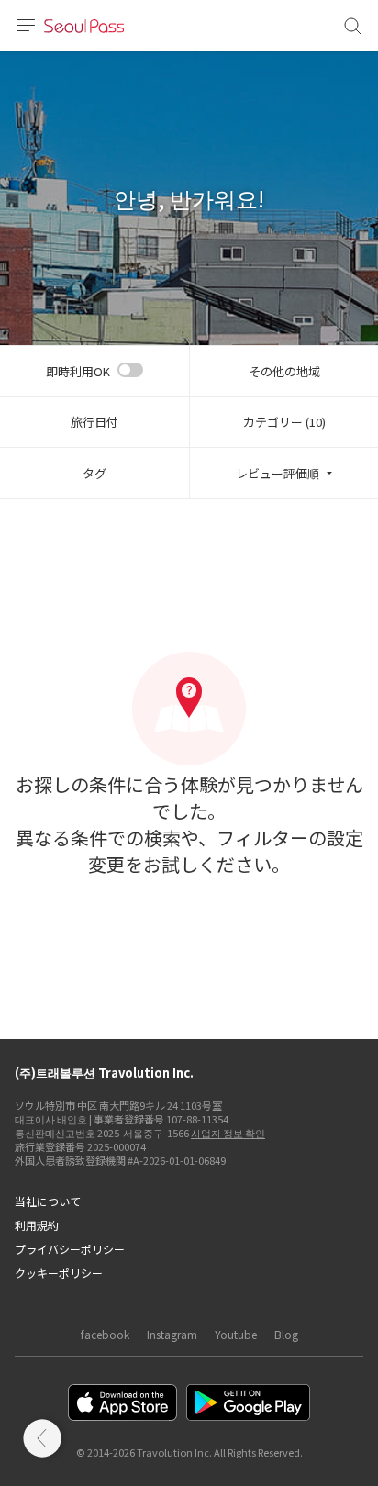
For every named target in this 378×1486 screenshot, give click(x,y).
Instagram (172, 1334)
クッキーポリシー (59, 1272)
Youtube (236, 1334)
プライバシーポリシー (70, 1249)
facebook (105, 1334)
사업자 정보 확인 (228, 1132)
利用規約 (37, 1225)
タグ (94, 473)
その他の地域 (284, 371)
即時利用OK (78, 371)
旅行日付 (94, 421)
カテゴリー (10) (284, 421)
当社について (48, 1201)
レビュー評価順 (277, 473)
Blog (286, 1334)
